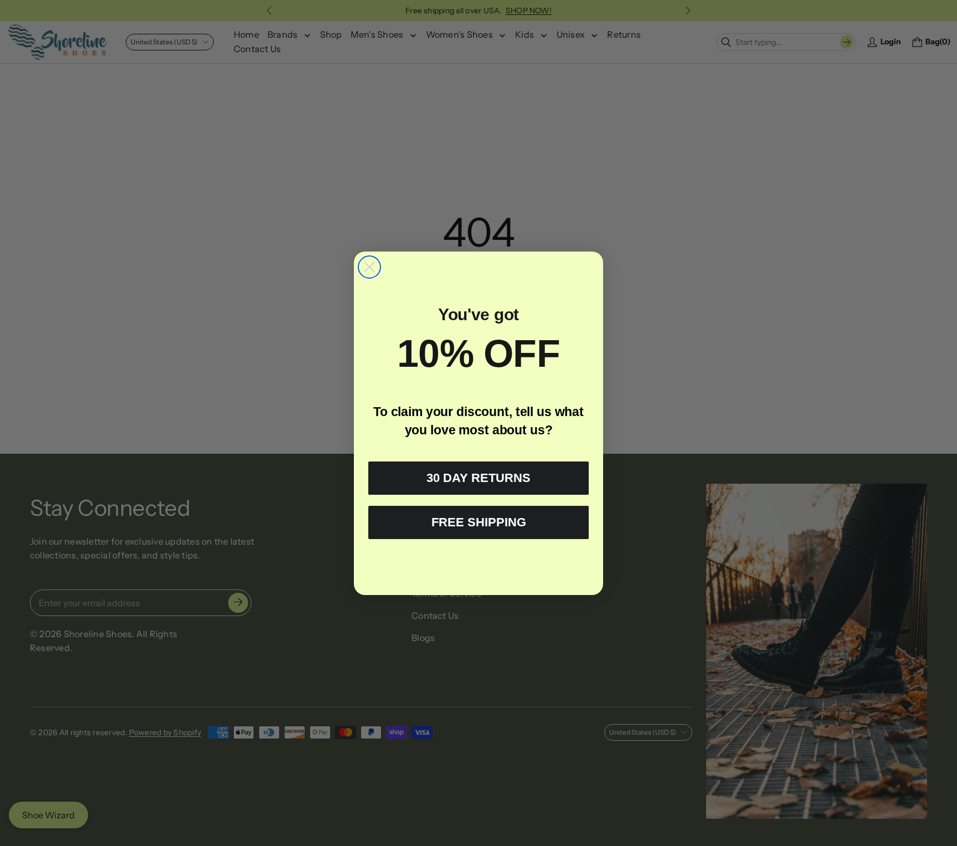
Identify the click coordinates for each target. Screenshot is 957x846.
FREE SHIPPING (478, 522)
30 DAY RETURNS (478, 478)
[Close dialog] (369, 267)
